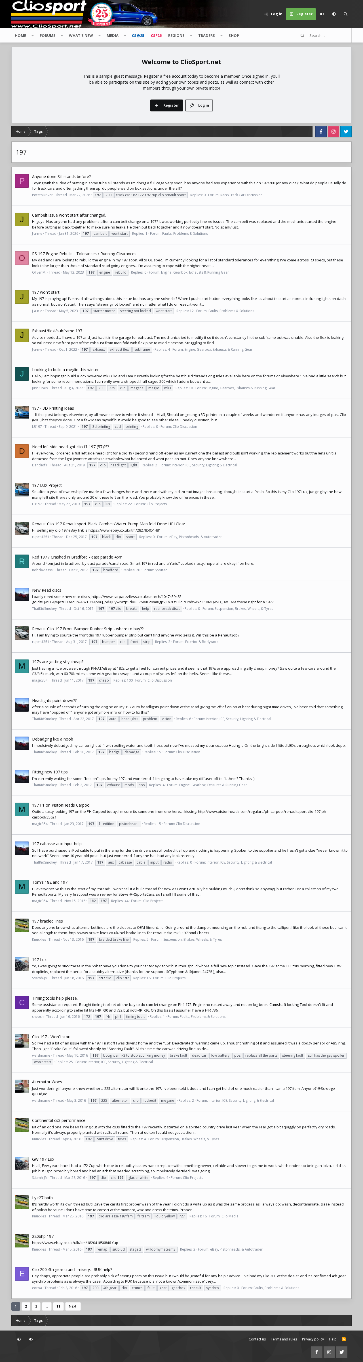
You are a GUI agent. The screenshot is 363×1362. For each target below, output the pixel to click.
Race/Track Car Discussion (241, 195)
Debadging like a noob (52, 739)
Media (113, 35)
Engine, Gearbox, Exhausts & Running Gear (195, 272)
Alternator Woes (47, 1081)
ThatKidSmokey (44, 608)
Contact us (257, 1339)
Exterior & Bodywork (201, 641)
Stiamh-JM (40, 978)
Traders (206, 35)
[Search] (346, 14)
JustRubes (40, 388)
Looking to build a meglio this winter (65, 369)
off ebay (166, 453)
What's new (81, 35)
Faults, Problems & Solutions (185, 233)
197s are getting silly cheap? (57, 661)
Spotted (161, 570)
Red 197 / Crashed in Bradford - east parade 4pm (77, 557)
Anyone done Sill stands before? (61, 176)
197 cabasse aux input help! (57, 843)
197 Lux (39, 959)
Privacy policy (313, 1339)
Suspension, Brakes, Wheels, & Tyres (244, 608)
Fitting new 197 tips (50, 772)
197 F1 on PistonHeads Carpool (61, 805)
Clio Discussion (185, 426)
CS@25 (138, 35)
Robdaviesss (42, 570)
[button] (334, 14)
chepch (38, 1016)
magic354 (40, 680)
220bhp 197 (43, 1236)
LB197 (37, 426)
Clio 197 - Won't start (51, 1036)
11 (58, 1306)
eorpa (37, 1287)
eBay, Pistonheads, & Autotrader (195, 536)
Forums (48, 35)
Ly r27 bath (42, 1197)
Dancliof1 (39, 465)
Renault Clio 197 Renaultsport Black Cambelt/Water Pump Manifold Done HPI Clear (108, 523)
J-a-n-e (37, 233)
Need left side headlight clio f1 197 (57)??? (70, 446)
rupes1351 (40, 536)
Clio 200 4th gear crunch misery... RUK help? (72, 1269)
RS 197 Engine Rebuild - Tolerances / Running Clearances (84, 253)
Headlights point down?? (54, 700)
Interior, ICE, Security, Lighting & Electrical (204, 465)
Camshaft (277, 1004)
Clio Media (230, 1216)
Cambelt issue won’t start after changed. (69, 215)
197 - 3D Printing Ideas (53, 408)
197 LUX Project (47, 485)
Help (333, 1339)
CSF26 (156, 35)
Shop (234, 35)
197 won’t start (46, 292)
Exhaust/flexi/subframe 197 (57, 330)
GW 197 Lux (43, 1159)
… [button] (46, 1306)
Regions (176, 35)
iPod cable (80, 850)
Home (20, 35)
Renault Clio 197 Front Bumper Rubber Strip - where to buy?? (87, 628)
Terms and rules (284, 1339)
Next (72, 1306)
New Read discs (46, 590)
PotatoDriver (42, 195)
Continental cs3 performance (58, 1120)
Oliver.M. (39, 272)
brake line (121, 939)
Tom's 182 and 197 (49, 882)
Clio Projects (157, 504)
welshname (41, 1055)
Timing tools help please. (55, 998)
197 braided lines (47, 921)
